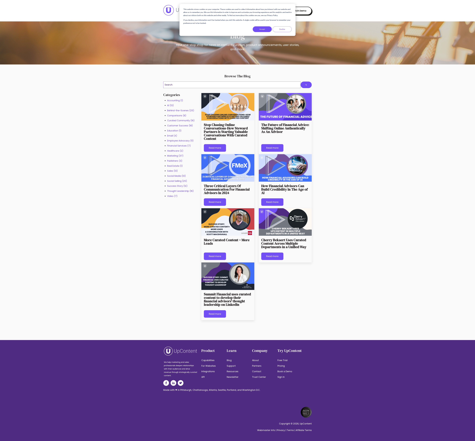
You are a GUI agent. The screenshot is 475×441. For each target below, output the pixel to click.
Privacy (281, 430)
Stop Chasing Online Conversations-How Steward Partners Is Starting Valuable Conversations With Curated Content (226, 131)
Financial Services (179, 145)
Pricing (281, 365)
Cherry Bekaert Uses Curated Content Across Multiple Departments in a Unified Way (283, 243)
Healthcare (175, 150)
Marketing (175, 155)
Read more (215, 147)
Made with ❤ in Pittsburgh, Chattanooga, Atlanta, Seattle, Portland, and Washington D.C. (211, 390)
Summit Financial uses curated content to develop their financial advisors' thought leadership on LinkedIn (227, 299)
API (203, 377)
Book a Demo (284, 371)
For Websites (208, 365)
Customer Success (180, 125)
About (255, 360)
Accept (262, 29)
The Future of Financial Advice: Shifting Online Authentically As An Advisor (285, 128)
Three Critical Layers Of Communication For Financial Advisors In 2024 (227, 189)
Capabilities (207, 360)
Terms (290, 430)
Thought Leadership (180, 191)
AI (170, 105)
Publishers (174, 160)
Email (172, 135)
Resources (232, 371)
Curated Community (181, 120)
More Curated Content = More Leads (226, 242)
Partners (256, 365)
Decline (282, 29)
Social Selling (177, 181)
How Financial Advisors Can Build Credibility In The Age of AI (284, 189)
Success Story (177, 185)
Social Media (176, 175)
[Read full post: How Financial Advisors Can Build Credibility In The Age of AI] (285, 168)
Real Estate (175, 165)
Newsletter (232, 377)
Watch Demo (298, 10)
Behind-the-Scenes (180, 110)
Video (172, 196)
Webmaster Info (266, 430)
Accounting (175, 100)
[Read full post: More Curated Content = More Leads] (227, 222)
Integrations (208, 371)
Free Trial (282, 360)
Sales (172, 170)
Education (174, 130)
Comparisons (176, 115)
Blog (229, 360)
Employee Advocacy (180, 140)
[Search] (306, 85)
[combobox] (232, 85)
